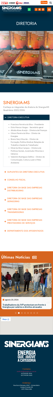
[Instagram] (36, 9)
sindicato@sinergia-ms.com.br (26, 371)
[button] (51, 3)
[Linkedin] (43, 9)
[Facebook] (39, 9)
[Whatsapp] (29, 9)
